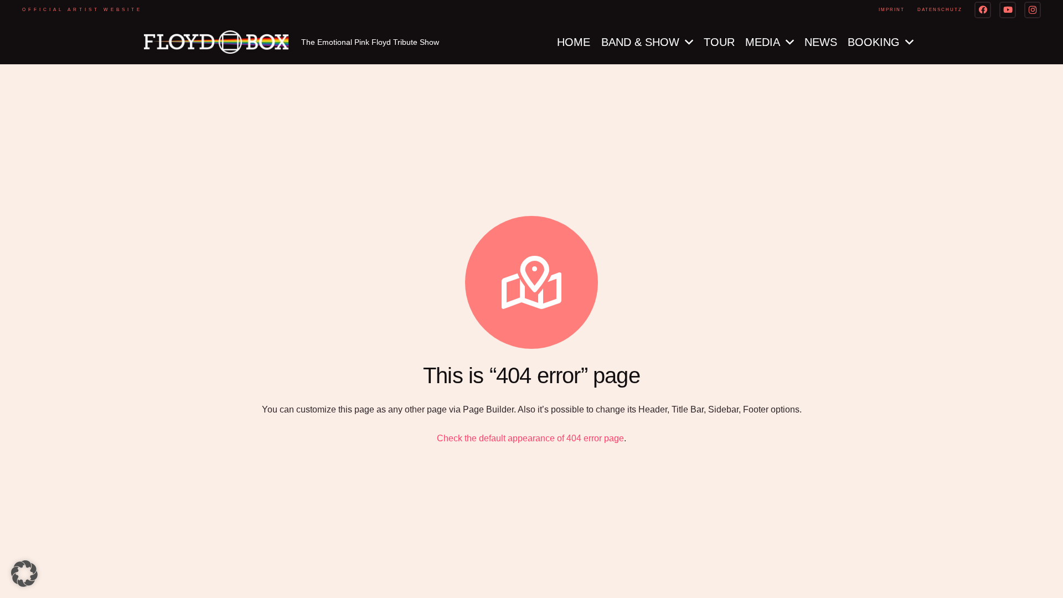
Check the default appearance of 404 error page (530, 438)
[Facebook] (982, 10)
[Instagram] (1032, 10)
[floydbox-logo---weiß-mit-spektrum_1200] (216, 42)
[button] (24, 573)
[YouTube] (1007, 10)
